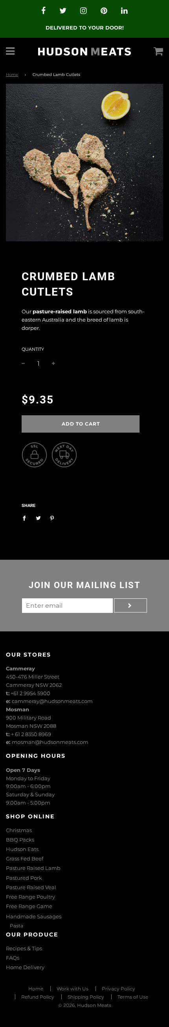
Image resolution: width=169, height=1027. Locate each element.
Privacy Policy (118, 989)
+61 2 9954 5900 (30, 693)
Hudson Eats (22, 849)
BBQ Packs (20, 839)
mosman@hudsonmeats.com (50, 742)
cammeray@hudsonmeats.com (52, 701)
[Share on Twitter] (38, 517)
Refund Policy (37, 997)
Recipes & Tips (24, 948)
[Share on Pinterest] (52, 517)
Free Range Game (29, 906)
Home (12, 74)
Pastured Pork (24, 878)
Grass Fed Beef (24, 858)
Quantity (33, 349)
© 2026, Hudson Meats (84, 1005)
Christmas (19, 830)
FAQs (12, 958)
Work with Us (72, 989)
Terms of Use (133, 997)
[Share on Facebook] (26, 517)
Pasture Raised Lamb (33, 868)
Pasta (16, 926)
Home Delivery (25, 967)
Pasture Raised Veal (31, 887)
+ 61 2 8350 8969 (31, 734)
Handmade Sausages (33, 916)
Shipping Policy (86, 997)
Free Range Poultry (30, 897)
